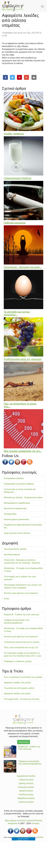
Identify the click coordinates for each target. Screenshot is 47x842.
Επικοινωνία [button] (23, 742)
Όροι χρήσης (10, 820)
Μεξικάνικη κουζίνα (26, 798)
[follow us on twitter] (11, 462)
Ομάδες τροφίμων (14, 133)
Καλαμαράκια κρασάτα (14, 478)
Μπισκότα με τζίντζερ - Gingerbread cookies (23, 497)
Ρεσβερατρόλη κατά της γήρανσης (23, 359)
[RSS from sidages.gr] (30, 462)
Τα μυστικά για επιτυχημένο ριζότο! (19, 688)
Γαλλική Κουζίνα (26, 780)
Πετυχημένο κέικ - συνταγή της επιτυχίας (21, 699)
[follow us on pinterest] (17, 462)
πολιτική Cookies (25, 820)
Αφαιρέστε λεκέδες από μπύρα (17, 683)
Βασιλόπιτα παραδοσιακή (15, 508)
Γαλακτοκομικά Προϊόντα (17, 178)
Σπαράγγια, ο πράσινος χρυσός (18, 661)
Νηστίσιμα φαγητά (12, 554)
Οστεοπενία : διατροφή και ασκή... (23, 267)
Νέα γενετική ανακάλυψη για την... (23, 451)
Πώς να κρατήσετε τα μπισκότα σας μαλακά (23, 677)
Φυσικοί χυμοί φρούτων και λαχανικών (21, 593)
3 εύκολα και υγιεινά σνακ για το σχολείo (21, 642)
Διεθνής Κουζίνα (26, 783)
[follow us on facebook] (5, 462)
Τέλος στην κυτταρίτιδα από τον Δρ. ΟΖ (21, 647)
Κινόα (6, 599)
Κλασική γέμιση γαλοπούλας (16, 519)
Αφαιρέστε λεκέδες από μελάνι (17, 693)
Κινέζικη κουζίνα (26, 794)
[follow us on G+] (23, 462)
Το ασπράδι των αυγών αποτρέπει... (17, 313)
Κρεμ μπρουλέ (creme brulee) (17, 533)
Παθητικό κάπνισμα (14, 222)
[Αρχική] (13, 6)
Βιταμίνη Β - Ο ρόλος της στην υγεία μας (21, 614)
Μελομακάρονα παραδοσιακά (17, 503)
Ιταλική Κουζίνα (26, 791)
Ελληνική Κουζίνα (26, 787)
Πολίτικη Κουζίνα (26, 802)
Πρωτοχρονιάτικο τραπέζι (15, 549)
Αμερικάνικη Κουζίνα (26, 776)
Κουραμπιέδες (10, 514)
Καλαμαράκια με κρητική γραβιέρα (19, 484)
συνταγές (35, 823)
